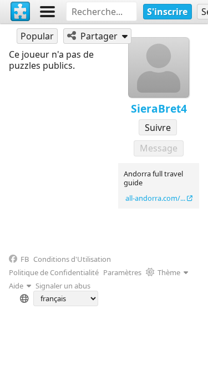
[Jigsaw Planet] (20, 11)
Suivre (158, 127)
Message (158, 148)
